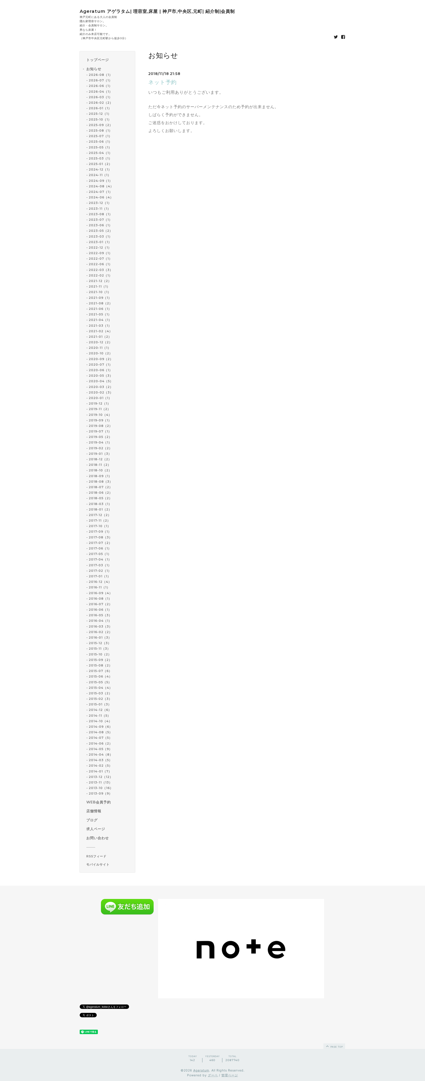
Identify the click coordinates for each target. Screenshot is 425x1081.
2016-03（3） (100, 626)
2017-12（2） (100, 515)
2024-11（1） (100, 175)
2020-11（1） (100, 348)
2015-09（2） (100, 660)
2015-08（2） (100, 665)
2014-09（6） (100, 727)
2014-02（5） (100, 766)
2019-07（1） (100, 431)
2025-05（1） (100, 147)
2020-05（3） (101, 376)
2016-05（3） (100, 615)
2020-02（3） (101, 392)
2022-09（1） (100, 253)
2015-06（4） (100, 676)
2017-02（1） (100, 571)
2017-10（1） (100, 526)
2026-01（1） (100, 108)
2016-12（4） (100, 582)
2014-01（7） (100, 771)
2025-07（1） (100, 136)
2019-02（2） (100, 448)
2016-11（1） (99, 587)
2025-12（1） (100, 114)
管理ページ (229, 1075)
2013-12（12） (101, 777)
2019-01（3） (100, 454)
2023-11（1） (100, 209)
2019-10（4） (100, 415)
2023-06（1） (100, 225)
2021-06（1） (100, 309)
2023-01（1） (100, 242)
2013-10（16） (101, 788)
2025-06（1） (100, 142)
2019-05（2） (100, 437)
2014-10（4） (100, 721)
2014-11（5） (100, 716)
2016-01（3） (100, 637)
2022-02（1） (100, 275)
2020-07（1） (100, 365)
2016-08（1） (100, 599)
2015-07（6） (100, 671)
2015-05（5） (100, 682)
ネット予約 (162, 82)
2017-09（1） (100, 532)
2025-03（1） (100, 158)
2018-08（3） (101, 482)
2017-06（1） (100, 548)
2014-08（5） (100, 732)
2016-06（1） (100, 610)
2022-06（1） (100, 264)
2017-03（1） (100, 565)
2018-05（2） (100, 498)
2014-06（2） (100, 743)
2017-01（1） (100, 576)
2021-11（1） (99, 286)
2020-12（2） (100, 342)
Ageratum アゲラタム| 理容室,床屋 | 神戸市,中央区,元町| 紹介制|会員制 (157, 11)
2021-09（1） (100, 298)
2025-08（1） (100, 130)
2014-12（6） (100, 710)
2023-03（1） (100, 236)
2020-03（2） (101, 387)
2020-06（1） (100, 370)
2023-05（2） (101, 231)
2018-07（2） (100, 487)
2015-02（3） (100, 699)
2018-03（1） (100, 504)
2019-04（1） (100, 442)
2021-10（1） (100, 292)
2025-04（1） (100, 153)
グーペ (213, 1075)
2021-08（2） (100, 303)
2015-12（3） (100, 643)
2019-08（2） (100, 426)
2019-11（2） (100, 409)
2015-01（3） (100, 704)
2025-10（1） (100, 119)
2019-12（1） (100, 403)
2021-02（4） (100, 331)
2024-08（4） (101, 186)
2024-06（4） (101, 197)
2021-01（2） (100, 337)
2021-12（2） (100, 281)
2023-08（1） (100, 214)
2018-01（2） (100, 509)
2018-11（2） (100, 465)
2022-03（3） (101, 270)
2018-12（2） (100, 459)
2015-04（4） (100, 688)
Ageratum (201, 1070)
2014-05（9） (100, 749)
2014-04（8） (101, 755)
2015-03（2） (100, 693)
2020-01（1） (100, 398)
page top (336, 1046)
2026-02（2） (101, 103)
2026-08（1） (100, 75)
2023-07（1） (100, 220)
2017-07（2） (100, 543)
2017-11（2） (99, 520)
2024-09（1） (100, 181)
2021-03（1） (100, 326)
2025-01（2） (100, 164)
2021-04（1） (100, 320)
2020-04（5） (101, 381)
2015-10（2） (100, 654)
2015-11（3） (99, 649)
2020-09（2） (101, 359)
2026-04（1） (100, 92)
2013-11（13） (100, 782)
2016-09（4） (100, 593)
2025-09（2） (101, 125)
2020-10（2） (100, 353)
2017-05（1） (100, 554)
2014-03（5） (100, 760)
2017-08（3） (100, 537)
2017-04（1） (100, 559)
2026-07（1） (100, 80)
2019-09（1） (100, 420)
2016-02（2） (100, 632)
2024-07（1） (100, 192)
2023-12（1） (100, 203)
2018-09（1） (100, 476)
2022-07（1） (100, 259)
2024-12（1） (100, 169)
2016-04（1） (100, 621)
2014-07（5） (100, 738)
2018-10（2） (100, 470)
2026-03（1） (100, 97)
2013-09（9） (100, 793)
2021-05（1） (100, 314)
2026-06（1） (100, 86)
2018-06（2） (100, 493)
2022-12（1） (100, 248)
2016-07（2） (100, 604)
